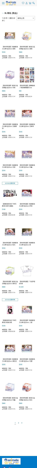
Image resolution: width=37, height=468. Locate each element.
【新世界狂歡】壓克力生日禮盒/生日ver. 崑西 (27, 48)
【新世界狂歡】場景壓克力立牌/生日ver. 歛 (27, 244)
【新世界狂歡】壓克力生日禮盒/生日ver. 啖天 (27, 399)
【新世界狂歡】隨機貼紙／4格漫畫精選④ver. (27, 86)
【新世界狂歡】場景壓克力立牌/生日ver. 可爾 (27, 360)
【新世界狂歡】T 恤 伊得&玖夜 (27, 282)
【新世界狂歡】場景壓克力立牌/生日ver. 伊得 (27, 205)
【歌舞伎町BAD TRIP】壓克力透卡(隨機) (9, 205)
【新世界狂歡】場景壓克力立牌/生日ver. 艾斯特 (27, 125)
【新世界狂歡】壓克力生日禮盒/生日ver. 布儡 (10, 399)
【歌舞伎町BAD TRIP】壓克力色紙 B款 (9, 321)
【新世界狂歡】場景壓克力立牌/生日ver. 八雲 (27, 321)
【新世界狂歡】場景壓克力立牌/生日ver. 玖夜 (10, 166)
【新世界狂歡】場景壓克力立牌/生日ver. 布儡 (27, 166)
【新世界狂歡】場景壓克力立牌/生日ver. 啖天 (10, 244)
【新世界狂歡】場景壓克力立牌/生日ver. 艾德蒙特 (10, 126)
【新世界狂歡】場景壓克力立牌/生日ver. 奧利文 (10, 360)
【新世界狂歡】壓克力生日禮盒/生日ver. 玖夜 (10, 86)
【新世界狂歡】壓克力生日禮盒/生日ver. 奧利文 (10, 282)
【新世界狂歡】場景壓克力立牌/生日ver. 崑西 (10, 48)
